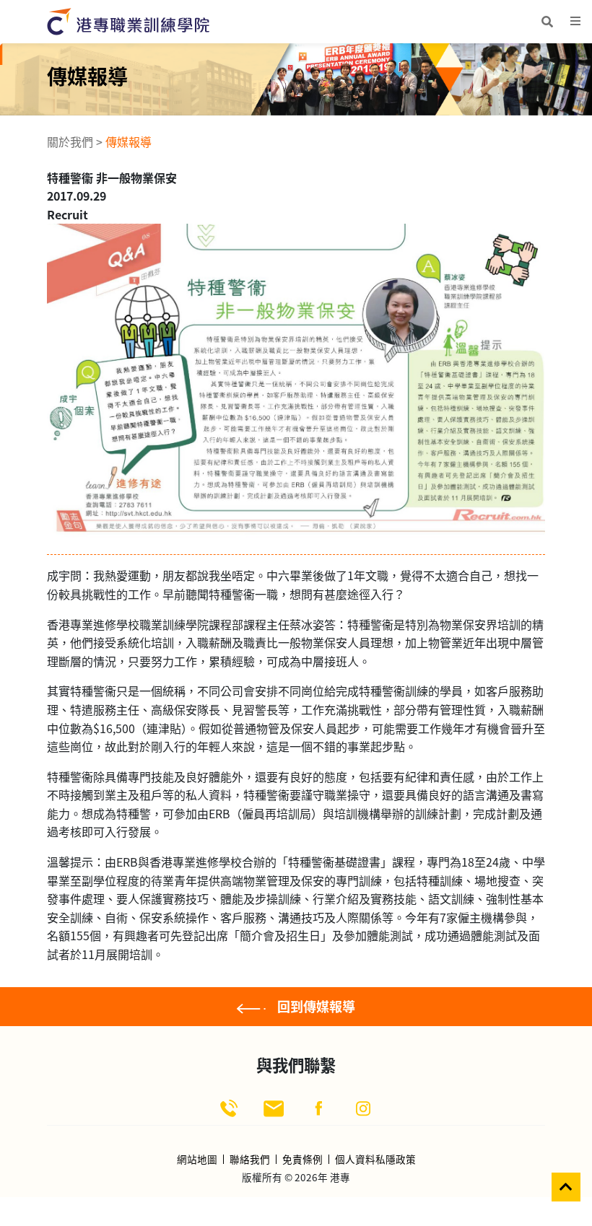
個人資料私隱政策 (375, 1160)
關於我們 (70, 141)
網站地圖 (197, 1160)
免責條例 (302, 1160)
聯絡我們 (250, 1160)
